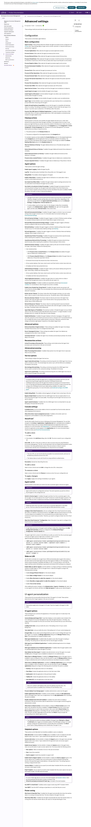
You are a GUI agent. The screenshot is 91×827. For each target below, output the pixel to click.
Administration (8, 56)
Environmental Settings (31, 215)
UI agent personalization (78, 31)
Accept (72, 7)
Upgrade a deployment (9, 31)
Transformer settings (9, 52)
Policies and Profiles (9, 46)
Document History (8, 65)
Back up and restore (9, 59)
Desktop (56, 228)
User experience (7, 33)
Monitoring (7, 57)
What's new (6, 24)
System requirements (8, 28)
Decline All (81, 7)
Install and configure (8, 29)
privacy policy (35, 2)
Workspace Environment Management (34, 16)
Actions (7, 39)
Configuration (78, 26)
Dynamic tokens (62, 777)
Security (7, 48)
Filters (6, 41)
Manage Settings (60, 7)
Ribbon (6, 37)
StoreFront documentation (43, 429)
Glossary (6, 63)
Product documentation (16, 12)
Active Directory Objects (10, 50)
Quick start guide (8, 26)
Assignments (8, 42)
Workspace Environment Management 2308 (12, 22)
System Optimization (9, 44)
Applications (46, 426)
